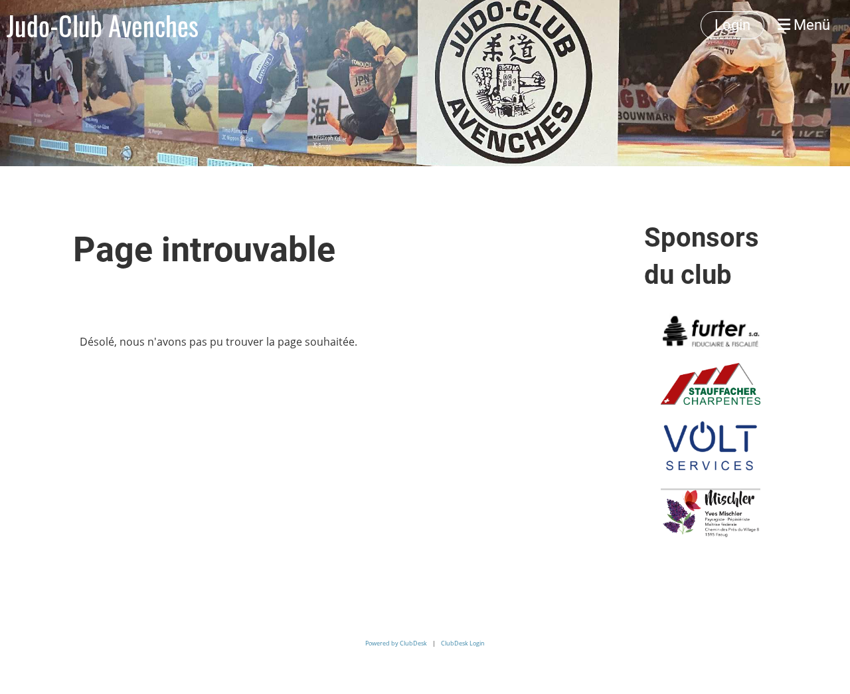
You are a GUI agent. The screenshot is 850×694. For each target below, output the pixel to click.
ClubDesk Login (463, 643)
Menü (810, 25)
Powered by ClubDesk (396, 643)
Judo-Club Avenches (103, 25)
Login (732, 25)
